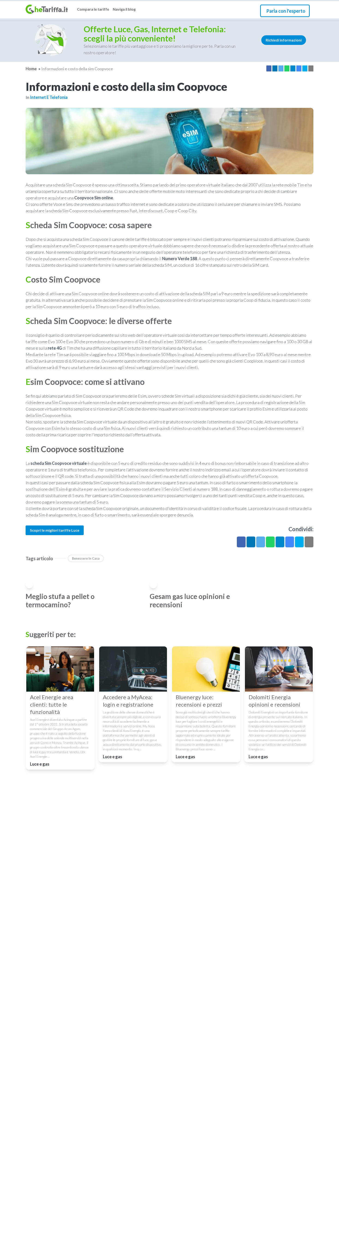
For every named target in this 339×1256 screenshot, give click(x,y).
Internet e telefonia (49, 97)
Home (31, 68)
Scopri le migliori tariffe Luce (54, 530)
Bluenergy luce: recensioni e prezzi (199, 701)
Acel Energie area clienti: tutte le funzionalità (51, 704)
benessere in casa (86, 558)
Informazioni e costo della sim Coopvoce (77, 68)
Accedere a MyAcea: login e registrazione (128, 701)
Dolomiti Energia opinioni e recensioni (274, 701)
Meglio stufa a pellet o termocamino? (60, 600)
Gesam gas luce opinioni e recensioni (190, 600)
